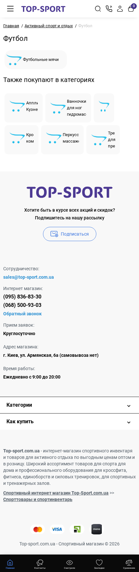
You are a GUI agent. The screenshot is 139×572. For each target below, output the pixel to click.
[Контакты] (109, 9)
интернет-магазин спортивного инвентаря (88, 450)
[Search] (98, 9)
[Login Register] (120, 9)
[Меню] (10, 9)
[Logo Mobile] (43, 9)
